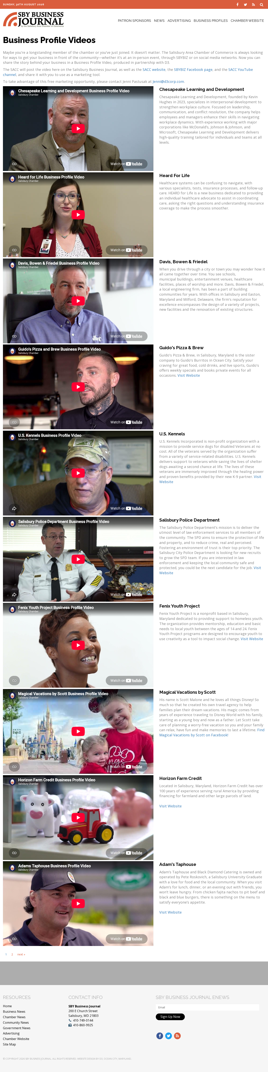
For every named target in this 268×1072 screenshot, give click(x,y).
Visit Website (189, 375)
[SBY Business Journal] (33, 19)
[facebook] (238, 4)
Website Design (86, 1058)
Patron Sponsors (134, 21)
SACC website (154, 69)
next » (21, 954)
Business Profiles (211, 21)
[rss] (254, 4)
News (159, 21)
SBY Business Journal (38, 1058)
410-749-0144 (83, 1020)
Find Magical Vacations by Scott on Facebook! (211, 732)
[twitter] (246, 4)
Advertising (179, 21)
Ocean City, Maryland (117, 1058)
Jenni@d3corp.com (168, 81)
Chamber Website (247, 21)
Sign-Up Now (170, 1016)
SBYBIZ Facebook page (193, 69)
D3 (101, 1058)
